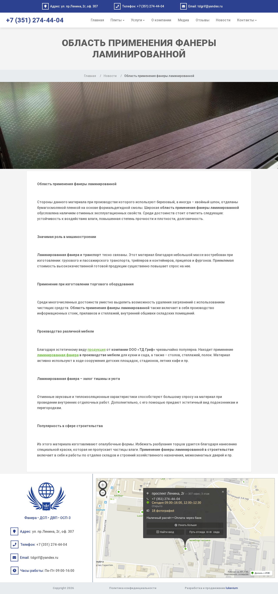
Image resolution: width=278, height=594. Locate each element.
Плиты (116, 20)
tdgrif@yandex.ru (210, 6)
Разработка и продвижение (211, 588)
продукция (97, 350)
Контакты (245, 20)
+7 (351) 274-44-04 (150, 6)
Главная (97, 20)
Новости (223, 20)
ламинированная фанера (58, 355)
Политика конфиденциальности (132, 588)
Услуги (136, 20)
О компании (161, 20)
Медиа (183, 20)
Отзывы (202, 20)
